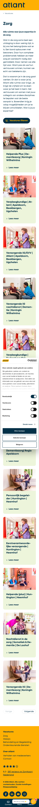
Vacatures (8, 732)
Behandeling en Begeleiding (17, 742)
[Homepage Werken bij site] (14, 5)
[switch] (34, 403)
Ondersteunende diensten (16, 745)
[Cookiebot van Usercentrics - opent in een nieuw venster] (28, 360)
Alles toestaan (19, 431)
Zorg (5, 736)
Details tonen (28, 424)
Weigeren (19, 444)
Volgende (29, 712)
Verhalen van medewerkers (16, 756)
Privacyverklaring (10, 787)
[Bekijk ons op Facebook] (5, 794)
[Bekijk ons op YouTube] (18, 794)
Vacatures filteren (19, 121)
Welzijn (6, 739)
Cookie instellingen (23, 784)
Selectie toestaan (19, 438)
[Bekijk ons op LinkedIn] (12, 794)
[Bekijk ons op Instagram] (24, 794)
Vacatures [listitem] (8, 13)
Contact (7, 759)
